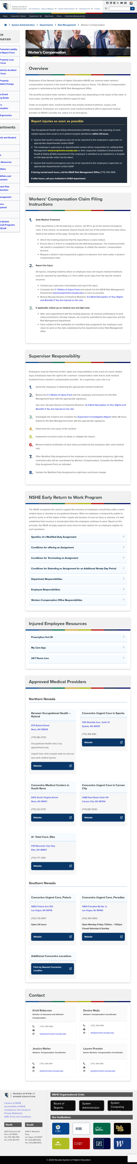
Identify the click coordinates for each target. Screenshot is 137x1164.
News (5, 16)
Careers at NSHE (12, 1103)
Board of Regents (47, 9)
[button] (130, 4)
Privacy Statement (13, 1113)
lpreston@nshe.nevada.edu (103, 1070)
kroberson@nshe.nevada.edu (53, 1033)
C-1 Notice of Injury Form (67, 289)
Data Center (49, 16)
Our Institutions (34, 9)
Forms (59, 16)
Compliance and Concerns (17, 1110)
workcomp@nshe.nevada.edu (63, 150)
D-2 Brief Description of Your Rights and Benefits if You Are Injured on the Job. (81, 298)
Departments (34, 16)
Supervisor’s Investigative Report (94, 417)
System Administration (66, 9)
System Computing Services (117, 1106)
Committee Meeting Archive (75, 16)
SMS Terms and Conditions (17, 1116)
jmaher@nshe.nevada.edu (51, 1070)
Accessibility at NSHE (14, 1106)
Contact (97, 9)
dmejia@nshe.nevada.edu (102, 1032)
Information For (84, 9)
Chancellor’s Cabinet (18, 16)
